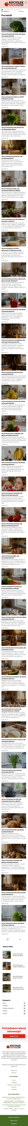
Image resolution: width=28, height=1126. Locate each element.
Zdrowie (5, 1013)
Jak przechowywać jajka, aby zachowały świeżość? (10, 557)
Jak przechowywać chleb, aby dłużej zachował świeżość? (12, 831)
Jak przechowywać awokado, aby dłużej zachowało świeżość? (13, 678)
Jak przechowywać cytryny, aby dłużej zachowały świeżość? (13, 402)
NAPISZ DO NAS (14, 1036)
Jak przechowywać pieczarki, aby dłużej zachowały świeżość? (13, 618)
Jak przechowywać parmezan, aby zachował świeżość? (11, 157)
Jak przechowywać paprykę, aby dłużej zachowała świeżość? (13, 310)
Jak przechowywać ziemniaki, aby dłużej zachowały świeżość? (11, 861)
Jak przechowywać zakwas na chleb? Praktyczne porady (12, 98)
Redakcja (14, 1070)
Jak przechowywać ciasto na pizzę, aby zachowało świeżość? (13, 740)
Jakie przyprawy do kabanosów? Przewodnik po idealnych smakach (14, 1102)
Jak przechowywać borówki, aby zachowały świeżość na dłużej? (11, 800)
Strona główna (5, 11)
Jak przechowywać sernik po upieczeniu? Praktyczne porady (11, 249)
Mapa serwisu (14, 1120)
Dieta (4, 1003)
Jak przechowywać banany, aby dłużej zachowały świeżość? (13, 463)
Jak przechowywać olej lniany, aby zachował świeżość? (12, 373)
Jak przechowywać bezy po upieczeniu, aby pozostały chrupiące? (13, 280)
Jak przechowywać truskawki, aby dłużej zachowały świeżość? (11, 494)
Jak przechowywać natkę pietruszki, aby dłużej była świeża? (12, 128)
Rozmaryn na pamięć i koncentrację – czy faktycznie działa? (14, 1098)
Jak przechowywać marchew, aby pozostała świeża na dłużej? (11, 587)
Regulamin (14, 1124)
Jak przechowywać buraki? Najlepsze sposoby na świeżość (13, 220)
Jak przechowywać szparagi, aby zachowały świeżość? (11, 771)
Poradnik (5, 1005)
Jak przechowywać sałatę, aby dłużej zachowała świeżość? (12, 924)
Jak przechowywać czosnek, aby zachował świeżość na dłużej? (11, 710)
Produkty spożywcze (8, 1008)
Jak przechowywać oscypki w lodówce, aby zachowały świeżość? (13, 67)
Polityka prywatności (14, 1117)
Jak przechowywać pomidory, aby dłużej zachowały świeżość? (11, 524)
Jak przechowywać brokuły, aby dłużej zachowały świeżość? (13, 35)
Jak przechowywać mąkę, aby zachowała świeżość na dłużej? (10, 189)
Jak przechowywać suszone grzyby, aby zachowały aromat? (13, 649)
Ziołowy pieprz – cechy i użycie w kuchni (14, 1109)
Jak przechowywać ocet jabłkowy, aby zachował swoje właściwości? (13, 341)
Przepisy (5, 1011)
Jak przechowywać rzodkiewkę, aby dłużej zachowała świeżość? (12, 434)
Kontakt (14, 1073)
